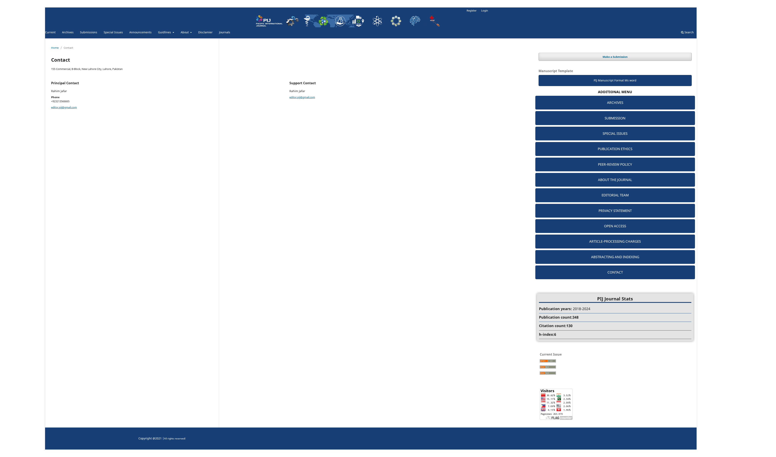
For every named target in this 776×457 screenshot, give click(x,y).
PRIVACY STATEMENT (615, 210)
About (185, 32)
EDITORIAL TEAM (615, 195)
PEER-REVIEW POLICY (615, 164)
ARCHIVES (615, 102)
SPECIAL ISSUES (615, 133)
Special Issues (113, 32)
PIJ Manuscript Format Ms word (615, 80)
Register (472, 10)
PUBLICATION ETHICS (615, 148)
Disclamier (205, 32)
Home (55, 47)
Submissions (88, 32)
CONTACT (615, 272)
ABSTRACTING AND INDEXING (615, 257)
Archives (68, 32)
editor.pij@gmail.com (64, 107)
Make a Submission (615, 57)
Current (50, 32)
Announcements (140, 32)
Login (484, 10)
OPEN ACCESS (615, 226)
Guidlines (165, 32)
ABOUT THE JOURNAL (615, 179)
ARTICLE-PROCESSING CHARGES (615, 241)
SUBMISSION (615, 118)
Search (689, 32)
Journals (224, 32)
